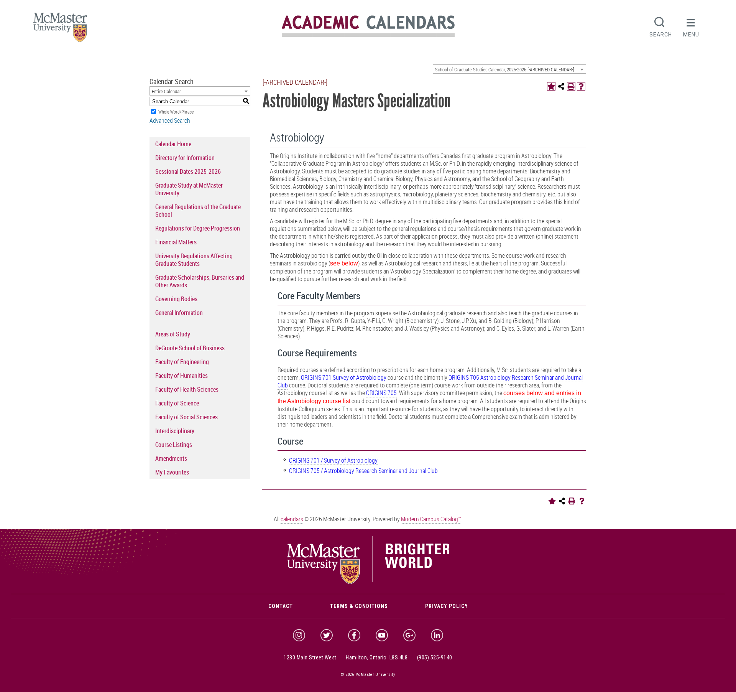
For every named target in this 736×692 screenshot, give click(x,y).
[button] (691, 26)
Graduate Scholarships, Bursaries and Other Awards (199, 281)
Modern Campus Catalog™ (431, 519)
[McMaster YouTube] (382, 635)
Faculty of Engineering (182, 362)
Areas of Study (172, 334)
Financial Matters (176, 242)
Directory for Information (185, 157)
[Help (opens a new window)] (581, 86)
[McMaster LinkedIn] (437, 635)
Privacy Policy (446, 606)
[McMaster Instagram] (299, 635)
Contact (280, 606)
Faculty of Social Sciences (186, 417)
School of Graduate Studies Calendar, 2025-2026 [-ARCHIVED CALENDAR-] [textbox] (504, 69)
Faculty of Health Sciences (187, 389)
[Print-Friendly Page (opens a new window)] (571, 86)
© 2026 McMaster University (368, 674)
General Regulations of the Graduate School (198, 211)
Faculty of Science (177, 403)
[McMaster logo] (368, 582)
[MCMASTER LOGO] (60, 29)
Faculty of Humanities (181, 375)
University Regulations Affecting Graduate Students (194, 260)
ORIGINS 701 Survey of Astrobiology (343, 377)
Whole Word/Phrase (176, 112)
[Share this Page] (561, 86)
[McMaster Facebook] (354, 635)
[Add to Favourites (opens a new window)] (551, 86)
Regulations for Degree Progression (197, 228)
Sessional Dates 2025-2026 (188, 171)
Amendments (171, 458)
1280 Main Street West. (311, 657)
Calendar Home (173, 144)
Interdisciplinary (174, 431)
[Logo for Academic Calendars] (368, 35)
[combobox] (509, 69)
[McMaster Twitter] (326, 635)
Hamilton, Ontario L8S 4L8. (377, 657)
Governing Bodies (176, 299)
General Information (179, 312)
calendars (292, 519)
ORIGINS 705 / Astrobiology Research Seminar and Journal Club (363, 470)
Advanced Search (170, 120)
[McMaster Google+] (409, 635)
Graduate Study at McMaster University (189, 189)
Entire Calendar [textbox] (166, 91)
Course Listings (173, 444)
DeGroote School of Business (190, 348)
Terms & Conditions (359, 606)
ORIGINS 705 (381, 393)
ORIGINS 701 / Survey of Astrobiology (333, 460)
